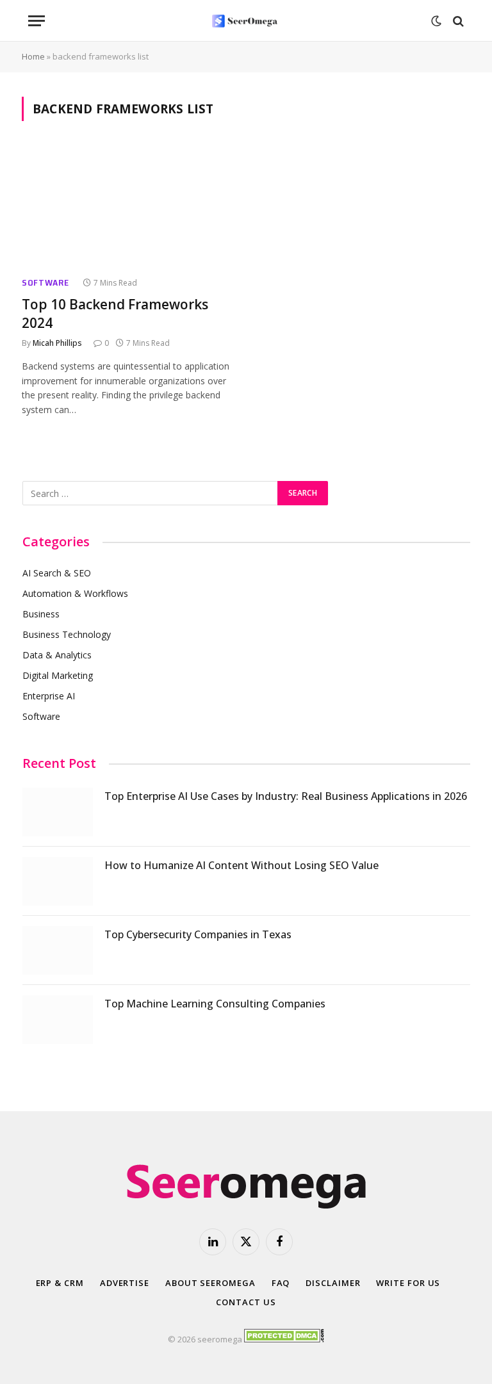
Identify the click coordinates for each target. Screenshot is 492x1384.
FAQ (281, 1283)
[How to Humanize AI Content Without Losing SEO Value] (57, 881)
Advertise (124, 1283)
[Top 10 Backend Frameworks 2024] (128, 206)
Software (45, 282)
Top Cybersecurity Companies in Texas (197, 934)
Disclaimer (333, 1283)
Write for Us (408, 1283)
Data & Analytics (57, 655)
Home (33, 56)
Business (41, 614)
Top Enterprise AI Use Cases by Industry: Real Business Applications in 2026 (285, 796)
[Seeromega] (246, 21)
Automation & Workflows (75, 593)
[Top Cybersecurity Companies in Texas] (57, 950)
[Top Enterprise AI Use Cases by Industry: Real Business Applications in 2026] (57, 812)
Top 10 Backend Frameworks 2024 (115, 313)
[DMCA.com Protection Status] (284, 1339)
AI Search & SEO (56, 573)
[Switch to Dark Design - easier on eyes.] (436, 21)
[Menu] (36, 20)
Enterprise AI (48, 696)
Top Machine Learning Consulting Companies (214, 1004)
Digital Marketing (57, 675)
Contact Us (245, 1302)
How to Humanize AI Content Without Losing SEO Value (241, 865)
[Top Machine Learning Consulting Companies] (57, 1019)
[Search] (457, 20)
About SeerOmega (210, 1283)
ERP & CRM (60, 1283)
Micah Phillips (57, 343)
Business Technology (66, 634)
